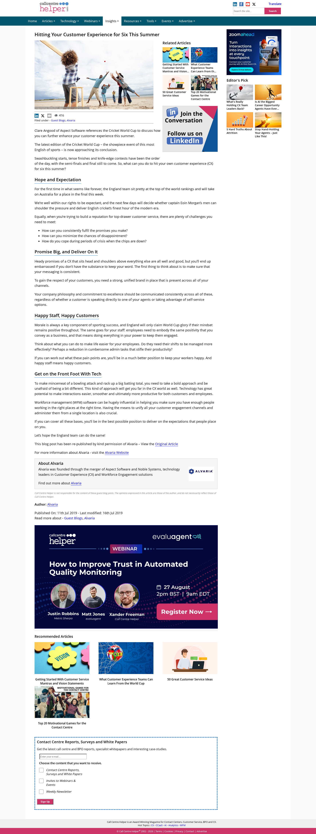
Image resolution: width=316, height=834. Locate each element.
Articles (47, 21)
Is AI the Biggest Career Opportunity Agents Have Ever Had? (267, 107)
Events (166, 21)
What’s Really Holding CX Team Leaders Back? (237, 105)
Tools (150, 21)
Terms (158, 831)
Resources (131, 21)
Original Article (166, 444)
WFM (183, 825)
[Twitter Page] (254, 5)
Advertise (186, 21)
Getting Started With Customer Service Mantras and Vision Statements (176, 70)
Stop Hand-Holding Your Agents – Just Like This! (267, 133)
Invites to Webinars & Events (61, 783)
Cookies (168, 831)
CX (152, 825)
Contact (190, 831)
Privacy (179, 831)
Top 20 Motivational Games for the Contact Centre (203, 95)
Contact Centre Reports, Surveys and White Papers (82, 741)
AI (165, 825)
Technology (68, 21)
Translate (275, 4)
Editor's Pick (237, 80)
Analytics (173, 825)
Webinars (91, 21)
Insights (110, 21)
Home (32, 21)
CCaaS (159, 825)
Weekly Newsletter (59, 792)
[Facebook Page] (241, 5)
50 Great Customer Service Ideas (174, 93)
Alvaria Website (117, 452)
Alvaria (71, 120)
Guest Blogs (58, 120)
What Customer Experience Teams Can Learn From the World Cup (203, 70)
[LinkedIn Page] (235, 5)
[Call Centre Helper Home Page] (54, 13)
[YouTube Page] (248, 5)
